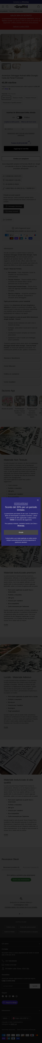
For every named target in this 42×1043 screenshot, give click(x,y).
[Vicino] (38, 500)
